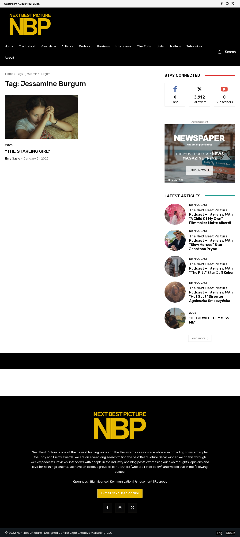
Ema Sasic (12, 158)
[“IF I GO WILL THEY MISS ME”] (175, 318)
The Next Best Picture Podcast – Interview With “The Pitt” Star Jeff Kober (211, 268)
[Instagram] (227, 4)
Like (175, 86)
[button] (225, 52)
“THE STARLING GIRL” (27, 151)
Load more (198, 338)
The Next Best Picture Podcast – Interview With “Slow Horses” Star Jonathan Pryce (211, 242)
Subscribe (224, 86)
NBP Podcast (198, 205)
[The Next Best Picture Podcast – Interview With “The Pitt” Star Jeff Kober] (175, 266)
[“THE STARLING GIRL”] (41, 117)
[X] (233, 4)
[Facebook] (222, 4)
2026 (192, 313)
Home (9, 74)
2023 (9, 144)
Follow (199, 86)
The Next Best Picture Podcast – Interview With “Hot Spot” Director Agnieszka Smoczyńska (211, 294)
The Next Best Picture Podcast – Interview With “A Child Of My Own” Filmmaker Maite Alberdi (211, 216)
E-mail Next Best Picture (120, 493)
